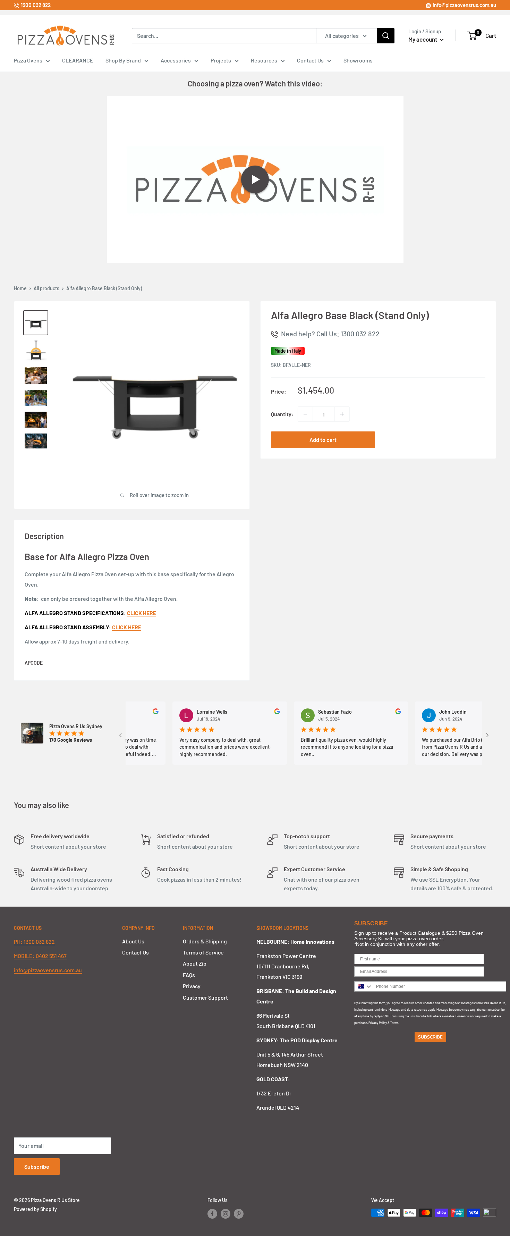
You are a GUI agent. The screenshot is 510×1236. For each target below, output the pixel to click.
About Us (133, 941)
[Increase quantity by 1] (342, 414)
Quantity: (282, 414)
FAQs (189, 975)
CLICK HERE (126, 627)
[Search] (385, 35)
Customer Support (205, 997)
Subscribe (36, 1166)
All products (46, 288)
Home (20, 288)
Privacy (192, 986)
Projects (221, 60)
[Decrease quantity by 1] (305, 414)
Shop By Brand (123, 60)
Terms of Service (203, 952)
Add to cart (323, 439)
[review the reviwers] (138, 712)
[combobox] (364, 986)
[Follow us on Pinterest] (239, 1213)
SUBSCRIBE (430, 1037)
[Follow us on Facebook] (212, 1213)
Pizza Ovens (28, 60)
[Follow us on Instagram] (225, 1213)
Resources (264, 60)
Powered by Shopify (35, 1209)
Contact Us (310, 60)
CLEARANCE (77, 60)
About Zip (194, 963)
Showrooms (358, 60)
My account (423, 39)
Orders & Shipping (205, 941)
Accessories (176, 60)
